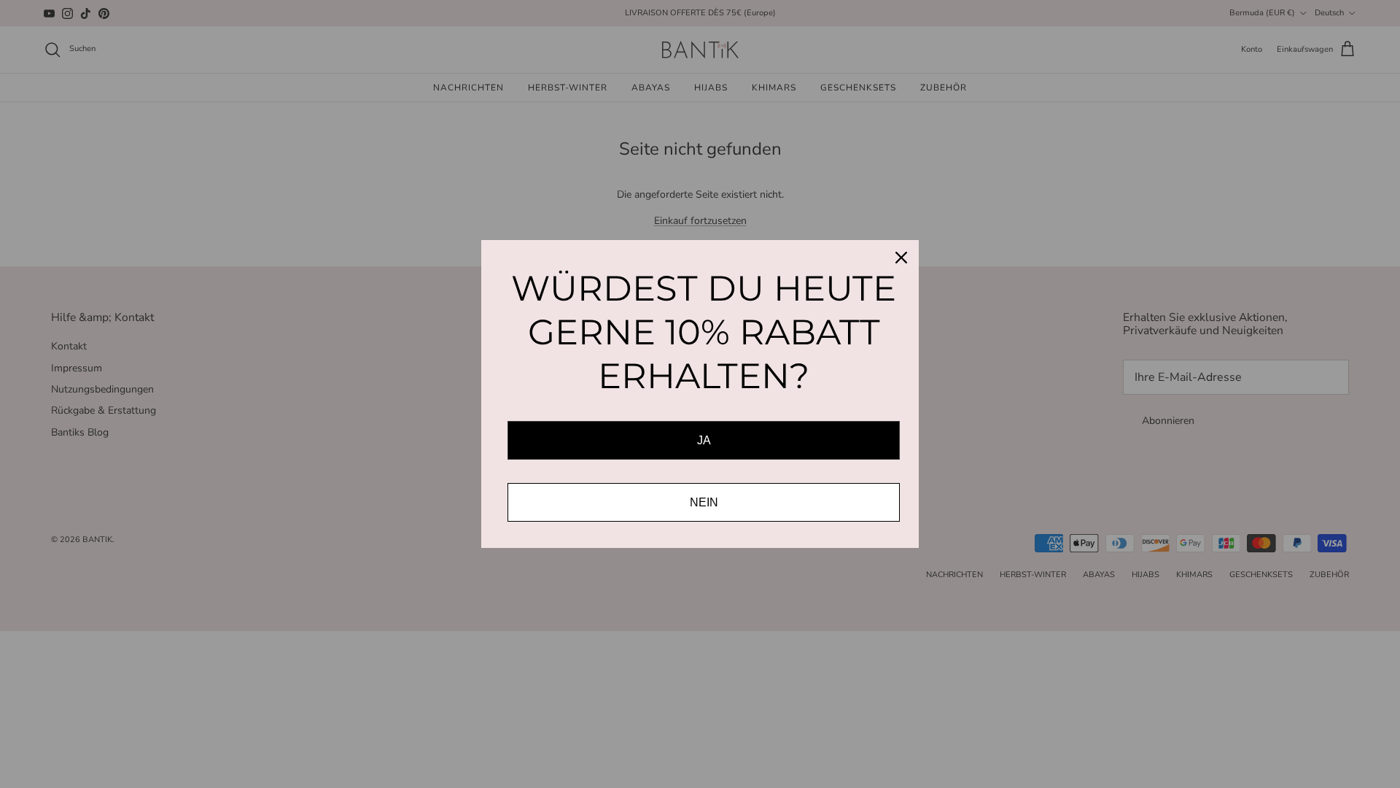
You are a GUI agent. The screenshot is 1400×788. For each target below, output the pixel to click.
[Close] (901, 257)
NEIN (704, 502)
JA (704, 440)
